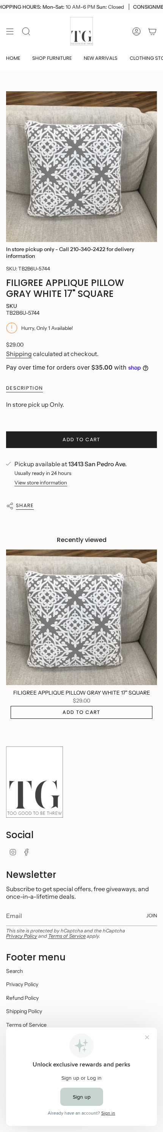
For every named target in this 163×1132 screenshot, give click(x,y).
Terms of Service (67, 936)
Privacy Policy (21, 936)
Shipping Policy (24, 1011)
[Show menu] (9, 31)
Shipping (19, 354)
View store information (40, 482)
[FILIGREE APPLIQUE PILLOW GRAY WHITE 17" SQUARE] (81, 617)
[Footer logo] (34, 782)
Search (14, 971)
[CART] (152, 31)
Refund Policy (22, 998)
